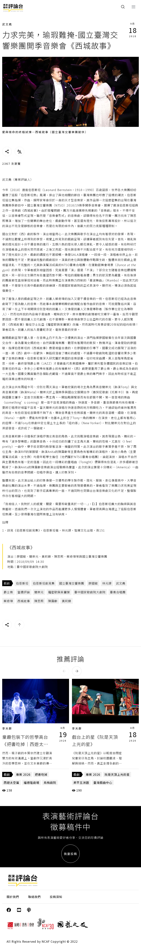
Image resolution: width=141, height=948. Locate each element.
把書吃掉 (41, 774)
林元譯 (107, 583)
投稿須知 (56, 896)
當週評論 (23, 592)
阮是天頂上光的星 (117, 774)
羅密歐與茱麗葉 (59, 592)
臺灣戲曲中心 (102, 782)
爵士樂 (8, 592)
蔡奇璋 (8, 601)
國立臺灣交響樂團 (71, 583)
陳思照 (39, 601)
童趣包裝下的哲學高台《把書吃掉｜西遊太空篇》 (25, 744)
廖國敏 (93, 583)
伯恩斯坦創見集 (44, 583)
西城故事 (23, 601)
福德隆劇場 (31, 782)
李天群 (7, 728)
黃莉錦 (66, 601)
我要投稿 (70, 853)
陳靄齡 (52, 601)
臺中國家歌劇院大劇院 (90, 592)
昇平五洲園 (81, 782)
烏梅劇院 (50, 782)
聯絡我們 (34, 896)
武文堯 (7, 24)
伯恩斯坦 (22, 583)
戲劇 (7, 583)
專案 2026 (23, 774)
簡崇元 (39, 592)
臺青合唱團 (118, 592)
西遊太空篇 (11, 782)
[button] (64, 671)
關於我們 (13, 896)
